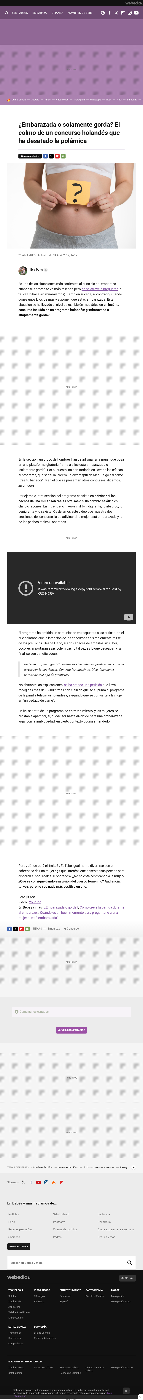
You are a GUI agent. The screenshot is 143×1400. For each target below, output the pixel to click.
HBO (119, 99)
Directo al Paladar (94, 1296)
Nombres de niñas (68, 1167)
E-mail (63, 156)
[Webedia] (134, 3)
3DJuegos (39, 1296)
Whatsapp (95, 99)
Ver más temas (18, 1246)
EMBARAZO (39, 13)
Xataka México (16, 1367)
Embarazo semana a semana (99, 1167)
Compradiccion (16, 1343)
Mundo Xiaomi (15, 1317)
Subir (124, 1278)
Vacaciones (62, 99)
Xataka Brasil (15, 1373)
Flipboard (123, 13)
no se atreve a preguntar (100, 289)
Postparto (59, 1222)
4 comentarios (31, 156)
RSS (54, 1182)
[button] (38, 269)
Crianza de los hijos (65, 1229)
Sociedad (14, 1237)
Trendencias (15, 1332)
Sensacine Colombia (70, 1373)
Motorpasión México (122, 1367)
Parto (11, 1222)
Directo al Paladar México (94, 1369)
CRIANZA (57, 13)
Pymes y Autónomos (45, 1338)
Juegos (35, 99)
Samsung (132, 99)
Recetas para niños (20, 1229)
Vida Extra (39, 1301)
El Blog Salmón (42, 1332)
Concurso (73, 928)
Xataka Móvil (15, 1301)
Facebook (109, 13)
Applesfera (14, 1307)
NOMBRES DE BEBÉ (80, 13)
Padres (57, 1237)
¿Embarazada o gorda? (61, 907)
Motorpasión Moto (120, 1301)
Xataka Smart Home (19, 1312)
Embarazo (54, 928)
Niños (48, 99)
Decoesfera (14, 1338)
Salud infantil (61, 1214)
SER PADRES (20, 13)
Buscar (129, 1262)
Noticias (13, 1214)
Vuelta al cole (19, 99)
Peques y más (106, 1237)
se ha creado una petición (83, 685)
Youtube (136, 13)
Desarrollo (104, 1222)
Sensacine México (69, 1367)
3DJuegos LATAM (43, 1367)
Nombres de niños (43, 1167)
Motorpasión (117, 1296)
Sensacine (65, 1296)
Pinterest (103, 13)
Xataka (12, 1296)
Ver (73, 1030)
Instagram (129, 13)
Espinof (64, 1301)
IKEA (108, 99)
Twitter (116, 13)
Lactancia (104, 1214)
